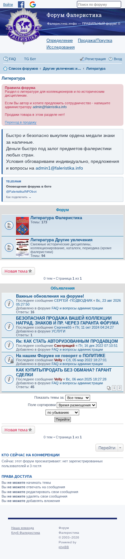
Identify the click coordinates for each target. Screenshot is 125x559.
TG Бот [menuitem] (30, 59)
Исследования (60, 47)
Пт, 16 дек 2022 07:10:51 (98, 345)
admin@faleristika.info (50, 107)
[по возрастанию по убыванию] (62, 412)
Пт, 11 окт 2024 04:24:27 (94, 327)
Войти (8, 4)
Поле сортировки (42, 405)
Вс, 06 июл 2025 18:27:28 (86, 379)
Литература (13, 78)
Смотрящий (64, 345)
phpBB (64, 547)
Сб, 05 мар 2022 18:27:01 (86, 360)
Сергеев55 (62, 327)
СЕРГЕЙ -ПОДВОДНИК (73, 300)
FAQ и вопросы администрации (77, 308)
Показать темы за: (49, 397)
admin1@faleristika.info (59, 168)
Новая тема (16, 271)
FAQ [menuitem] (12, 59)
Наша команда (22, 528)
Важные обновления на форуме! (50, 296)
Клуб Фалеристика (25, 532)
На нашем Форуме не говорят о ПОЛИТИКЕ (60, 355)
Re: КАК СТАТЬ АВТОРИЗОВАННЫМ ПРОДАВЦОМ (67, 341)
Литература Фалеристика (56, 217)
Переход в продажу (21, 122)
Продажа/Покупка (95, 40)
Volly (58, 360)
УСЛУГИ (58, 331)
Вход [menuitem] (118, 59)
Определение (59, 40)
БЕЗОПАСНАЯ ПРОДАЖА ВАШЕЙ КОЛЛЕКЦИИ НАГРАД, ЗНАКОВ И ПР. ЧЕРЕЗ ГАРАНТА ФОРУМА (67, 320)
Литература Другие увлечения (61, 239)
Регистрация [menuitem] (95, 59)
